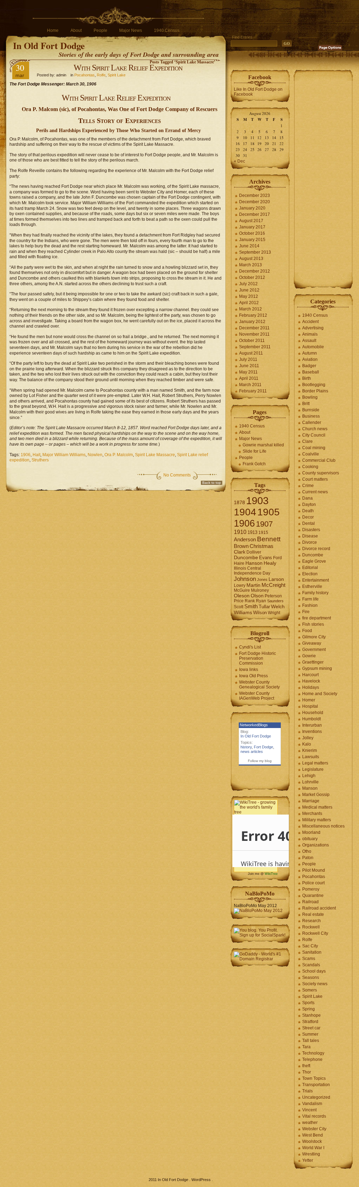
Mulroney (260, 590)
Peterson (273, 596)
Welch (278, 606)
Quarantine (313, 895)
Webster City (314, 1128)
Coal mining (313, 447)
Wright (274, 612)
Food (307, 630)
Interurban (312, 725)
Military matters (316, 819)
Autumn (309, 353)
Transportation (316, 1084)
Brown (241, 546)
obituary (310, 838)
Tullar (264, 606)
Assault (309, 340)
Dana (307, 498)
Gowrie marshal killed (263, 444)
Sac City (310, 946)
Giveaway (311, 643)
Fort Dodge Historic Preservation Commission (257, 658)
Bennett (268, 539)
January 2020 (252, 208)
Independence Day (252, 573)
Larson (276, 579)
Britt (306, 403)
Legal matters (315, 763)
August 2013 (251, 258)
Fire (306, 611)
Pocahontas (84, 75)
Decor (308, 517)
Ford (277, 558)
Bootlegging (313, 384)
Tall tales (310, 1040)
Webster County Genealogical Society (259, 684)
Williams (243, 612)
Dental (308, 523)
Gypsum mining (317, 668)
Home (53, 30)
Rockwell (311, 927)
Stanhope (311, 1015)
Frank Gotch (254, 463)
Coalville (310, 454)
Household (312, 712)
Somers (309, 990)
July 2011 (248, 359)
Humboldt (311, 718)
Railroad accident (319, 908)
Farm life (310, 599)
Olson (257, 595)
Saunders (275, 601)
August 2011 (251, 353)
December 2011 (254, 327)
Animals (310, 334)
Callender (311, 422)
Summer (310, 1034)
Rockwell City (315, 933)
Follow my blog (260, 761)
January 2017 (252, 227)
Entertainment (315, 580)
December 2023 (254, 195)
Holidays (310, 687)
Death (308, 510)
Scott (238, 607)
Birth (306, 378)
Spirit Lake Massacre (155, 454)
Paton (307, 857)
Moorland (311, 832)
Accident (310, 321)
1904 (245, 512)
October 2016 (252, 233)
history (246, 747)
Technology (313, 1053)
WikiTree (271, 874)
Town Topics (314, 1078)
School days (314, 971)
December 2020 (254, 201)
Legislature (313, 769)
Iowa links (248, 669)
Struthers (40, 460)
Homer (308, 700)
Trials (307, 1091)
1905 (268, 512)
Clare (307, 441)
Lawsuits (310, 756)
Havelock (311, 681)
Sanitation (311, 952)
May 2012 (248, 296)
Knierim (309, 750)
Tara (306, 1046)
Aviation (310, 359)
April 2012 (249, 302)
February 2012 (253, 315)
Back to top (211, 483)
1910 (240, 532)
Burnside (310, 409)
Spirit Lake (117, 75)
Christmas (261, 546)
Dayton (309, 504)
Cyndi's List (250, 647)
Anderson (245, 539)
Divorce (309, 542)
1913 (252, 532)
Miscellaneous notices (323, 826)
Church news (314, 428)
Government (314, 649)
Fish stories (313, 624)
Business (311, 416)
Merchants (312, 813)
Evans (265, 557)
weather (310, 1122)
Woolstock (312, 1141)
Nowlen (95, 454)
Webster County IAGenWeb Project (256, 696)
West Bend (312, 1135)
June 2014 (249, 245)
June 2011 (249, 365)
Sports (308, 1002)
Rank (250, 600)
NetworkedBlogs (254, 725)
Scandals (311, 964)
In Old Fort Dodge (49, 45)
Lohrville (310, 782)
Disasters (311, 529)
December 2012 (254, 271)
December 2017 (254, 214)
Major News (130, 30)
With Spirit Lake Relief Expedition (128, 67)
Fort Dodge (263, 747)
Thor (306, 1072)
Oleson (242, 595)
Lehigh (309, 775)
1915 (263, 532)
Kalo (306, 744)
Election (310, 573)
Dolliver (253, 552)
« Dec (239, 161)
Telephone (312, 1059)
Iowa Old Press (253, 675)
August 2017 (251, 220)
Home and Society (319, 693)
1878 (239, 502)
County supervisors (320, 473)
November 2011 (254, 334)
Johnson (245, 579)
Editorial (310, 567)
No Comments (177, 475)
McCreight (273, 585)
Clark (239, 552)
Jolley (307, 737)
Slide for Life (254, 451)
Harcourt (310, 674)
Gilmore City (314, 636)
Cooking (310, 466)
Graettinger (313, 662)
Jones (262, 579)
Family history (315, 592)
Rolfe (101, 75)
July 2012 (248, 283)
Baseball (310, 372)
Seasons (310, 977)
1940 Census (167, 30)
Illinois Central (247, 568)
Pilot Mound (313, 870)
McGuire (242, 590)
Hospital (310, 706)
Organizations (315, 845)
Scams (308, 958)
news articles (252, 751)
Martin (253, 585)
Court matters (315, 479)
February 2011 (253, 391)
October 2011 (252, 340)
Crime (308, 485)
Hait (36, 454)
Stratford (310, 1021)
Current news (315, 491)
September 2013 (255, 252)
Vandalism (312, 1103)
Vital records (314, 1116)
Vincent (309, 1109)
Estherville (312, 586)
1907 (264, 524)
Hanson (254, 563)
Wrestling (311, 1154)
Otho (306, 851)
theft (306, 1065)
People (100, 30)
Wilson (260, 612)
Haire (239, 563)
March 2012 (250, 309)
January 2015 (252, 239)
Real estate (313, 914)
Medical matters (317, 807)
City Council (313, 435)
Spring (308, 1009)
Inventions (312, 731)
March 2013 (250, 264)
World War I (313, 1147)
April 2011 (248, 378)
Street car (311, 1027)
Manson (310, 788)
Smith (251, 606)
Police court (313, 882)
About (76, 30)
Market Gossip (316, 794)
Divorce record (316, 548)
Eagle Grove (314, 561)
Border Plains (315, 391)
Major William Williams (64, 454)
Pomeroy (310, 889)
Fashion (310, 605)
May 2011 (248, 372)
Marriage (310, 800)
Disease (310, 536)
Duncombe (246, 557)
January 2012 (252, 321)
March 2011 (250, 384)
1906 (26, 454)
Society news (314, 983)
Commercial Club (319, 460)
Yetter (307, 1160)
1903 (257, 500)
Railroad (310, 901)
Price (239, 601)
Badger (309, 365)
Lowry (239, 585)
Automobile (313, 346)
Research (311, 920)
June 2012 (249, 290)
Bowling (310, 397)
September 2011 (255, 346)
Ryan (261, 600)
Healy (270, 563)
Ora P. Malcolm (118, 454)
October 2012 (252, 277)
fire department (316, 618)
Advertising (313, 327)
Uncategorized (316, 1097)
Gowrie (309, 655)
